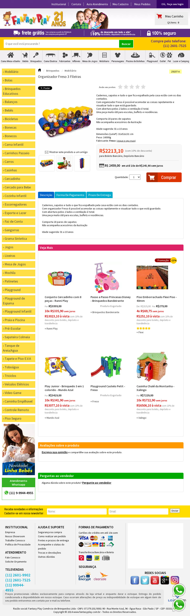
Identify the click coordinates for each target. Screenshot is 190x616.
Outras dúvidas (46, 556)
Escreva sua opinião (55, 452)
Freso (112, 140)
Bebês (25, 61)
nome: (51, 511)
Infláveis (76, 61)
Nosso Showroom (15, 536)
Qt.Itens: (172, 22)
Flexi (140, 332)
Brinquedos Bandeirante (105, 312)
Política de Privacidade (18, 544)
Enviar (175, 510)
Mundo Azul (53, 417)
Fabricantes (64, 61)
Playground (152, 61)
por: (47, 306)
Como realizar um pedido (52, 536)
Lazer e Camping (181, 61)
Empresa (10, 532)
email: (112, 511)
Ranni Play (52, 328)
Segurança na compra (50, 532)
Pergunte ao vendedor (96, 482)
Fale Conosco (12, 557)
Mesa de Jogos (89, 61)
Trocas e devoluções (49, 552)
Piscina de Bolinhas (135, 61)
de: (139, 306)
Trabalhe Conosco (15, 540)
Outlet (163, 61)
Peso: (99, 137)
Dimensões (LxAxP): (107, 134)
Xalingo (142, 417)
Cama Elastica (50, 61)
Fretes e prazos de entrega (53, 540)
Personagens (118, 61)
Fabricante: (102, 140)
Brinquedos (36, 61)
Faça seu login (175, 4)
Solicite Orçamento (16, 561)
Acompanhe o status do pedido (51, 546)
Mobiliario (104, 61)
